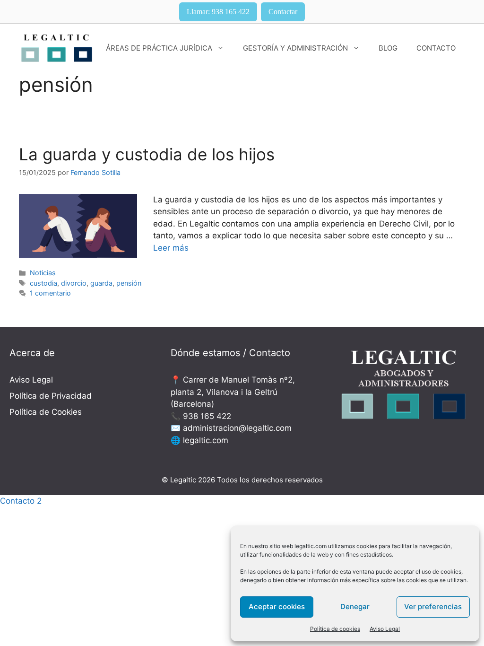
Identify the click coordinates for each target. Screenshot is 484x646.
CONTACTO (436, 48)
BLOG (388, 48)
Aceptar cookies (277, 606)
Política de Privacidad (50, 396)
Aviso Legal (385, 628)
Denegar (355, 606)
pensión (128, 283)
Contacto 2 (21, 501)
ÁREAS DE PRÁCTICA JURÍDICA (159, 48)
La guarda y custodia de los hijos (147, 154)
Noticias (43, 273)
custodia (43, 283)
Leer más (171, 248)
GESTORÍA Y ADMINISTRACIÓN (295, 48)
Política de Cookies (45, 412)
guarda (101, 283)
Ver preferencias (433, 606)
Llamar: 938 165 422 (218, 12)
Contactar (282, 12)
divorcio (73, 283)
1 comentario (50, 293)
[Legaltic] (57, 47)
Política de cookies (335, 628)
